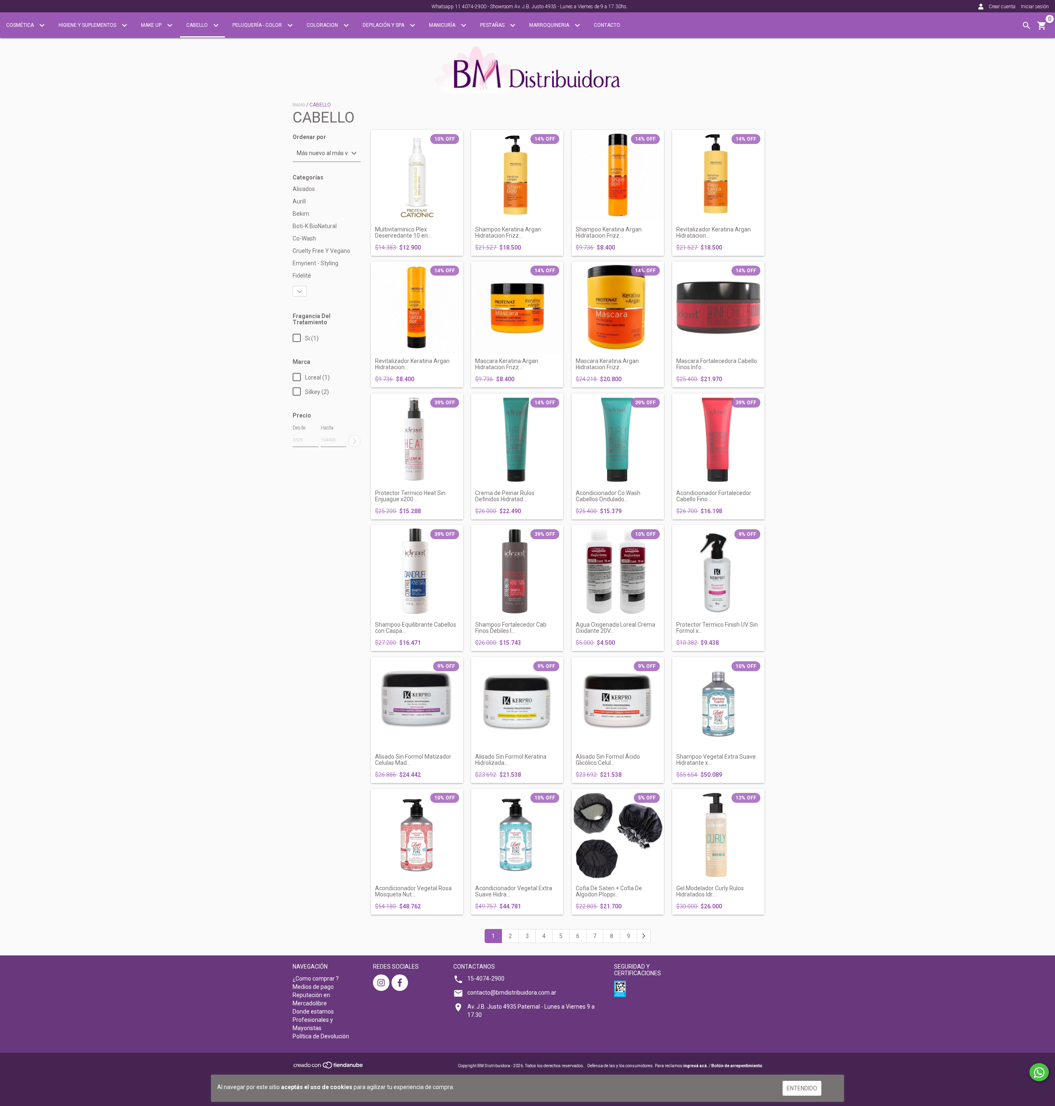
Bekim (301, 213)
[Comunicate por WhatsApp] (1039, 1072)
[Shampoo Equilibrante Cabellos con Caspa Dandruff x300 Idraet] (417, 571)
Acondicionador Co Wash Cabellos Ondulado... (608, 496)
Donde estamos (313, 1011)
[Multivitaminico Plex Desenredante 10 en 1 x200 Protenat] (417, 176)
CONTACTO (607, 25)
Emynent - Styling (315, 263)
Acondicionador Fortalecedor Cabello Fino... (713, 496)
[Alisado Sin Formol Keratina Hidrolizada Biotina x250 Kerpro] (517, 703)
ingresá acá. (695, 1066)
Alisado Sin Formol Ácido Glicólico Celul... (608, 760)
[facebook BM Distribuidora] (400, 982)
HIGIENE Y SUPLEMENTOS (88, 25)
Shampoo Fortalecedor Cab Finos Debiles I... (510, 628)
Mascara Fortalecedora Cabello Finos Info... (716, 364)
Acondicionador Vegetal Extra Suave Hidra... (513, 891)
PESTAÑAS (493, 25)
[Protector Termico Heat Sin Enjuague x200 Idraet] (417, 440)
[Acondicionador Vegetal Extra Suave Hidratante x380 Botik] (517, 835)
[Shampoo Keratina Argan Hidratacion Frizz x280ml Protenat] (618, 176)
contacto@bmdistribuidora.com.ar (511, 992)
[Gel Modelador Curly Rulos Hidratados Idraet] (718, 835)
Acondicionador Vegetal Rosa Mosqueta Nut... (413, 891)
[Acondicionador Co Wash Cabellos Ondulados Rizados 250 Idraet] (618, 440)
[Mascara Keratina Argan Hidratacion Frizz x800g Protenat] (618, 308)
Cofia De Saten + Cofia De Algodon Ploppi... (609, 891)
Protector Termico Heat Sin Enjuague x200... (410, 496)
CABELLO (197, 25)
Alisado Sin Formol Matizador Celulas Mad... (413, 760)
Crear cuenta (1002, 6)
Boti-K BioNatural (315, 226)
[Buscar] (1027, 26)
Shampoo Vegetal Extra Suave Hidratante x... (716, 760)
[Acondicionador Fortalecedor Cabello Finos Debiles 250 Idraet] (718, 440)
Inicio (299, 105)
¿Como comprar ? (316, 978)
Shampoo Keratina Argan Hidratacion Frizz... (508, 232)
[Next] (644, 936)
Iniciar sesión (1035, 6)
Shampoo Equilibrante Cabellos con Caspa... (415, 628)
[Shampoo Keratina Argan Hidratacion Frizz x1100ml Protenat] (517, 176)
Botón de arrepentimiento (736, 1066)
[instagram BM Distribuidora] (381, 982)
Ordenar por (309, 137)
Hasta (327, 428)
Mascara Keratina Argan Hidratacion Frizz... (506, 364)
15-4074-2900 (485, 978)
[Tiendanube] (329, 1067)
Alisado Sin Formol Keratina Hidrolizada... (510, 760)
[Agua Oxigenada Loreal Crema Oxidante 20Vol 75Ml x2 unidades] (618, 571)
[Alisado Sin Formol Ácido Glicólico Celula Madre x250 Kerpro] (618, 703)
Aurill (299, 201)
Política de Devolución (321, 1036)
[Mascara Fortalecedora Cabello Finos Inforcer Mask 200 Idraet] (718, 308)
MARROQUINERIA (549, 25)
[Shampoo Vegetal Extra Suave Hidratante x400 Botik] (718, 703)
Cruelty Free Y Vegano (321, 251)
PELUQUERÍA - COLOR (257, 25)
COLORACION (323, 25)
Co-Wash (304, 238)
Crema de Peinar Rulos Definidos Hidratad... (505, 496)
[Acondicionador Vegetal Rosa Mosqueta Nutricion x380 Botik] (417, 835)
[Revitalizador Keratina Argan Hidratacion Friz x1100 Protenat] (718, 176)
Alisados (304, 189)
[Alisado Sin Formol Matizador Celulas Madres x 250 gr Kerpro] (417, 703)
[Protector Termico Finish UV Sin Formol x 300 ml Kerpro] (718, 571)
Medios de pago (313, 986)
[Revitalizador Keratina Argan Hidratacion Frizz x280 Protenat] (417, 308)
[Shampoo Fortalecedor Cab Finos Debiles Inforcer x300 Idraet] (517, 571)
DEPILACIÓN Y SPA (384, 25)
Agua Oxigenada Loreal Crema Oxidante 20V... (615, 628)
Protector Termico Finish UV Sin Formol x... (717, 628)
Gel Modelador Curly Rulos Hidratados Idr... (710, 891)
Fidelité (302, 275)
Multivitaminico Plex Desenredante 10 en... (403, 232)
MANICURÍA (443, 25)
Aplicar (354, 441)
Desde (299, 428)
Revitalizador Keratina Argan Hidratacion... (713, 232)
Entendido (802, 1088)
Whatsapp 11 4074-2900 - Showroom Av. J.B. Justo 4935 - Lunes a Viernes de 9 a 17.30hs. (529, 6)
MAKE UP (152, 25)
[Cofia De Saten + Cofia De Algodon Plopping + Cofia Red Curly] (618, 835)
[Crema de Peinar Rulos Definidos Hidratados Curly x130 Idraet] (517, 440)
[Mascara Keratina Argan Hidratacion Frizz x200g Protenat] (517, 308)
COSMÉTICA (20, 25)
